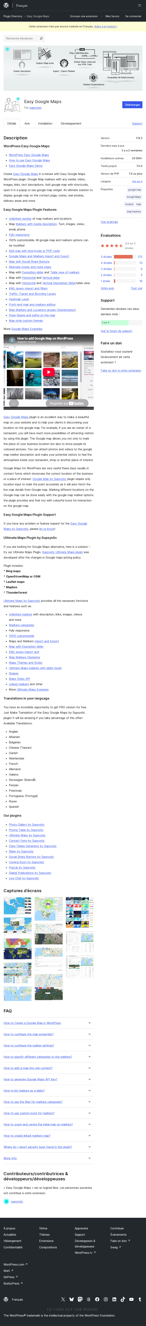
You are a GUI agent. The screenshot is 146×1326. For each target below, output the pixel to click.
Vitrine (43, 1228)
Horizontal (29, 277)
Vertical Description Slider (59, 283)
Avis (27, 123)
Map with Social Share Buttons (29, 261)
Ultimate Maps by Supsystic (22, 601)
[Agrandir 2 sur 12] (27, 922)
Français (17, 1299)
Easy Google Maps (25, 174)
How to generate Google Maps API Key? (30, 1079)
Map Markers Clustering (24, 657)
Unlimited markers (20, 614)
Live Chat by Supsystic (24, 878)
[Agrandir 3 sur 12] (27, 943)
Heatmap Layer (19, 299)
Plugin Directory (13, 16)
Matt (9, 1271)
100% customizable (21, 636)
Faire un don (120, 1241)
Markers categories (21, 625)
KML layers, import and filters (28, 288)
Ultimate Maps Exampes (33, 689)
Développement (71, 123)
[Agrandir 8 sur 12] (58, 952)
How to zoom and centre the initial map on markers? (38, 1124)
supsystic (36, 107)
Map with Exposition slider (26, 646)
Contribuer (117, 1228)
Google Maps (134, 197)
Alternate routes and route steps (30, 267)
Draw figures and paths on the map (32, 315)
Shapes (14, 673)
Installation (45, 123)
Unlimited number (20, 218)
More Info (10, 1158)
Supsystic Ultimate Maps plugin (62, 552)
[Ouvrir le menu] (140, 5)
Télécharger (132, 104)
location (129, 204)
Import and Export (47, 641)
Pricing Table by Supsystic (26, 830)
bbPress (11, 1277)
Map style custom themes (26, 320)
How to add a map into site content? (28, 1068)
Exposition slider (32, 272)
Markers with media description (36, 224)
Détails (11, 123)
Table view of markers (64, 272)
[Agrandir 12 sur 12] (89, 960)
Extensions (46, 1241)
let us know (46, 529)
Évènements (118, 1234)
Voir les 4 (137, 181)
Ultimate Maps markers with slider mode (35, 668)
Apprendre (81, 1228)
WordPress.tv (85, 1252)
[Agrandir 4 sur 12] (27, 967)
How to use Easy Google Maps (29, 160)
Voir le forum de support (116, 331)
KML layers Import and (24, 652)
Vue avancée (109, 222)
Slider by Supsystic (21, 851)
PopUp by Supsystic (22, 867)
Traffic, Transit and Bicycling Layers (32, 294)
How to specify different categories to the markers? (38, 1057)
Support (137, 123)
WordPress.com (16, 1264)
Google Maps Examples (26, 329)
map (138, 204)
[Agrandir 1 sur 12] (27, 901)
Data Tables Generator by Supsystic (33, 846)
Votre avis (107, 288)
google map (134, 189)
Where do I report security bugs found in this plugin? (38, 1147)
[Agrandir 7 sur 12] (58, 928)
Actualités (10, 1234)
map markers (134, 211)
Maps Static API (19, 679)
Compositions (48, 1247)
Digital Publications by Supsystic (30, 873)
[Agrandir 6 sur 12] (58, 901)
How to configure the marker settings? (29, 1045)
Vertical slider (51, 277)
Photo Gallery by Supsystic (27, 824)
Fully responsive (19, 235)
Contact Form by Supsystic (27, 840)
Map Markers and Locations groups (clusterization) (42, 310)
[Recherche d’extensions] (41, 38)
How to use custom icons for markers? (29, 1113)
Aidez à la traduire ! (105, 26)
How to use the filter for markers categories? (33, 1102)
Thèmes (44, 1234)
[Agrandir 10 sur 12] (89, 901)
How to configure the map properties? (29, 1034)
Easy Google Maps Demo (26, 165)
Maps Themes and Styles (25, 662)
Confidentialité (13, 1247)
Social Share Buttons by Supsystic (31, 857)
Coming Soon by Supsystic (26, 862)
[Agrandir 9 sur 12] (58, 979)
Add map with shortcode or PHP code (34, 251)
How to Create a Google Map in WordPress (32, 1023)
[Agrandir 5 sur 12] (27, 991)
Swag (115, 1247)
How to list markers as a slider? (24, 1090)
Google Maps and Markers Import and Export (39, 256)
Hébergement (12, 1241)
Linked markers (19, 684)
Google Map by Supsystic (49, 479)
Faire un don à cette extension (121, 370)
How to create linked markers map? (27, 1135)
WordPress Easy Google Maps (29, 155)
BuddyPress (13, 1283)
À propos (9, 1228)
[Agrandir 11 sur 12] (89, 936)
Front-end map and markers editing (32, 304)
